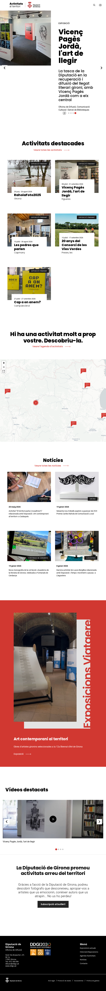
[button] (8, 391)
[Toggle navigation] (100, 5)
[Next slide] (101, 67)
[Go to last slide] (4, 67)
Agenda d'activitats (88, 955)
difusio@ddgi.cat (12, 963)
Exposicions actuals (88, 948)
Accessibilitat (78, 981)
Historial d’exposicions (89, 952)
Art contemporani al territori (75, 42)
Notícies (83, 959)
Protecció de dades (64, 981)
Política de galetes (93, 981)
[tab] (69, 113)
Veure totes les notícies (48, 465)
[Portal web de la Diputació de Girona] (24, 980)
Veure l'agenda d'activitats (47, 346)
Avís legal (51, 981)
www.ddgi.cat (10, 966)
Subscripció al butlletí (53, 904)
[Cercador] (94, 5)
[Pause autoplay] (64, 113)
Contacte (83, 963)
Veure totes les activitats (48, 150)
